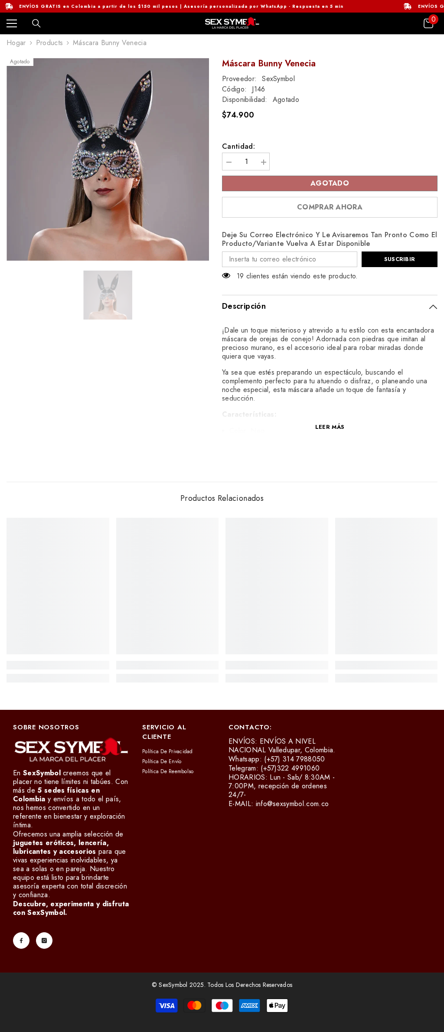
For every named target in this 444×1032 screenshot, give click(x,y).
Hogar (16, 43)
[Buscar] (36, 23)
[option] (108, 159)
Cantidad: (238, 146)
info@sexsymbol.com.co (292, 804)
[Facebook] (21, 940)
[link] (58, 665)
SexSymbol (278, 79)
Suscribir (399, 259)
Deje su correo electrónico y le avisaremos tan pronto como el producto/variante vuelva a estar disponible (329, 239)
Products (49, 43)
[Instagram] (44, 940)
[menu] (12, 23)
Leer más (329, 427)
